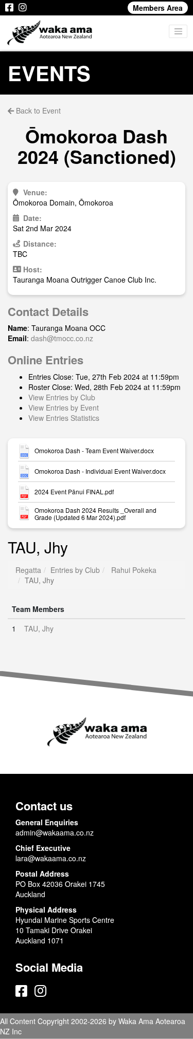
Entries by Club (75, 570)
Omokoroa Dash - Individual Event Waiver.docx (100, 471)
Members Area (158, 8)
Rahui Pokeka (133, 570)
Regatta (28, 570)
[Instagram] (23, 8)
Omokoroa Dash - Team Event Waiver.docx (94, 450)
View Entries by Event (63, 407)
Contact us (44, 805)
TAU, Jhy (39, 628)
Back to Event (37, 110)
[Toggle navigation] (178, 31)
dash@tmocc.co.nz (62, 338)
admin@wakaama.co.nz (54, 832)
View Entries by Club (61, 397)
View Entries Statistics (63, 418)
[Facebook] (9, 8)
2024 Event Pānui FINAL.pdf (74, 491)
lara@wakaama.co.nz (50, 858)
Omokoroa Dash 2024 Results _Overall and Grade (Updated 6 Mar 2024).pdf (95, 514)
